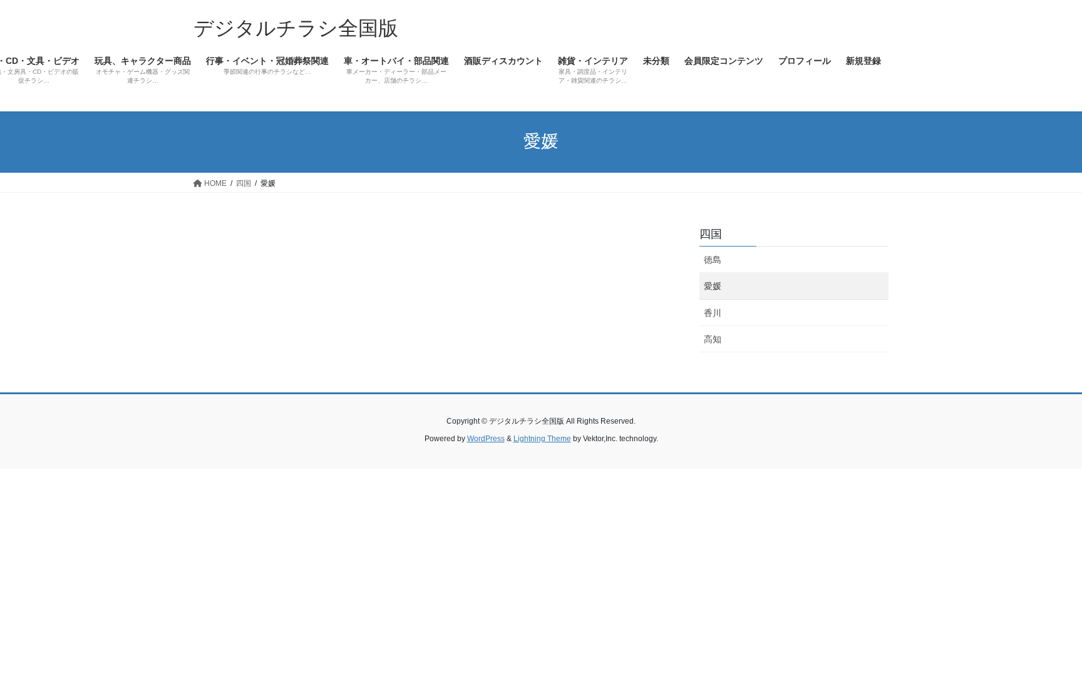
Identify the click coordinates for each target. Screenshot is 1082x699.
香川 (712, 313)
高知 (712, 339)
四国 (710, 234)
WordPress (486, 438)
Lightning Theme (542, 438)
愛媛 (712, 286)
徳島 (712, 260)
